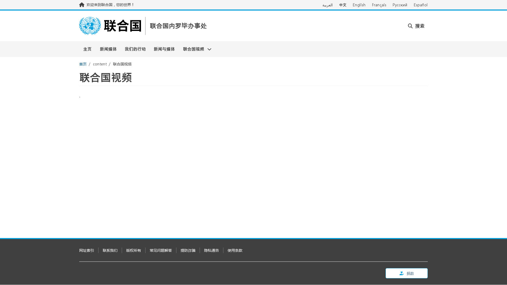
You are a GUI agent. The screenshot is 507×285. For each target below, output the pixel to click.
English (359, 4)
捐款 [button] (410, 273)
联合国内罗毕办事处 (178, 26)
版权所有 (133, 250)
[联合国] (110, 26)
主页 (87, 49)
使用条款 (235, 250)
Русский (400, 4)
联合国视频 (191, 49)
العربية (327, 4)
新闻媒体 (108, 49)
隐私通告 (211, 250)
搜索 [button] (419, 26)
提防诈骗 (188, 250)
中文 (342, 4)
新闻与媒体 (164, 49)
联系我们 (110, 250)
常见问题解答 (161, 250)
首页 (83, 63)
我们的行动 (135, 49)
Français (379, 4)
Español (421, 4)
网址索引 (86, 250)
